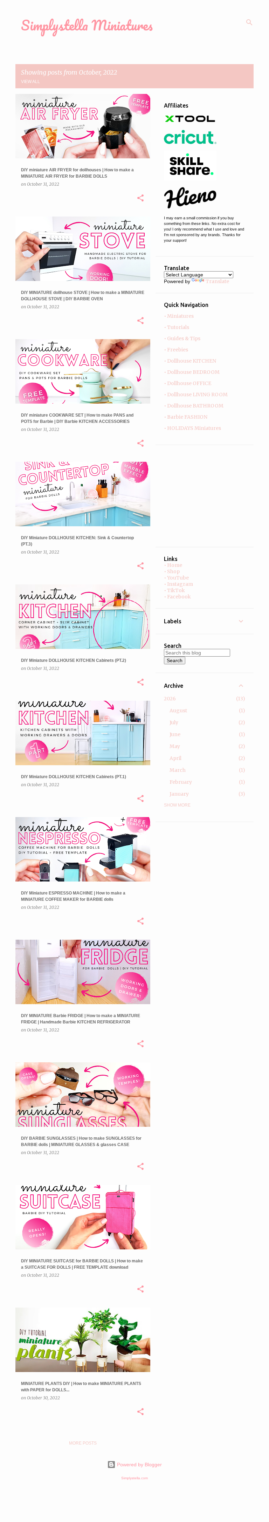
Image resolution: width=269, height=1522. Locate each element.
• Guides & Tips (182, 338)
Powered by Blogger (139, 1464)
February (181, 782)
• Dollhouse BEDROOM (192, 372)
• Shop (172, 571)
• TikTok (174, 590)
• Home (173, 565)
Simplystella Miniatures (87, 25)
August (178, 710)
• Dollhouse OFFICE (187, 383)
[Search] (249, 22)
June (175, 734)
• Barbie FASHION (185, 417)
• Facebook (177, 597)
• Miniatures (179, 316)
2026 (170, 698)
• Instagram (178, 584)
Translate (217, 281)
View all (30, 81)
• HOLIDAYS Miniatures (192, 428)
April (175, 758)
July (174, 722)
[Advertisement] (185, 495)
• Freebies (176, 350)
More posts (83, 1443)
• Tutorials (176, 327)
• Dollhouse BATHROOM (193, 406)
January (179, 794)
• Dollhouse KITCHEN (190, 361)
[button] (140, 198)
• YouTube (176, 578)
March (178, 770)
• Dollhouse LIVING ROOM (196, 394)
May (175, 746)
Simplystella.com (134, 1478)
